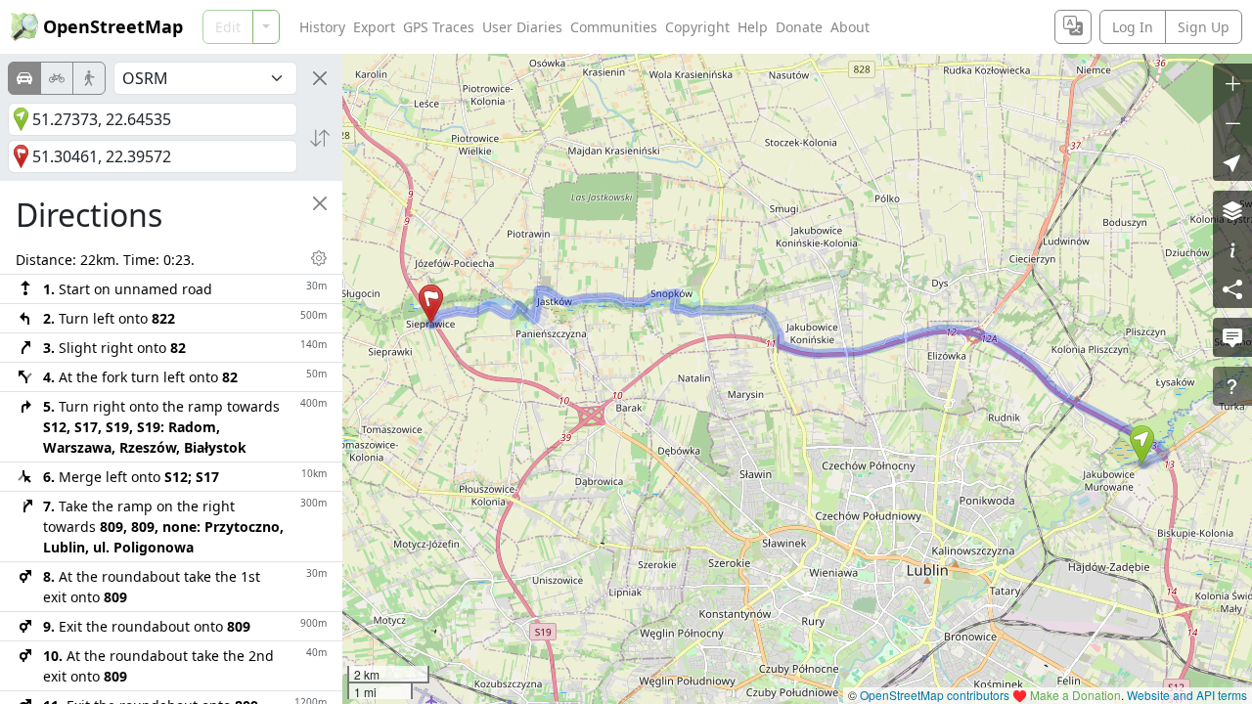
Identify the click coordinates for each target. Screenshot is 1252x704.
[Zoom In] (1232, 83)
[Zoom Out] (1232, 122)
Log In (1132, 27)
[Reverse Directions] (320, 138)
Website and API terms (1187, 694)
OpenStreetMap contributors (934, 694)
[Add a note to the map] (1232, 337)
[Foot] (89, 78)
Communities (613, 27)
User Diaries (522, 27)
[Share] (1232, 288)
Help (753, 27)
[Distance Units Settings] (319, 258)
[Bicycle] (56, 78)
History (322, 27)
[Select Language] (1073, 27)
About (850, 27)
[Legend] (1232, 249)
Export (374, 27)
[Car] (24, 78)
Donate (799, 27)
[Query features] (1232, 386)
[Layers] (1232, 210)
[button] (1142, 444)
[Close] (320, 78)
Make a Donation (1075, 694)
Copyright (697, 27)
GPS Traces (438, 27)
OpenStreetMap (113, 26)
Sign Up (1204, 27)
